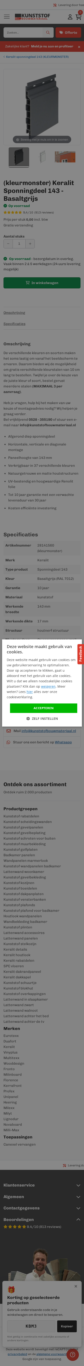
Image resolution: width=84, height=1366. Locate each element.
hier (30, 692)
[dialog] (42, 683)
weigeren (48, 686)
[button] (42, 719)
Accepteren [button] (44, 708)
